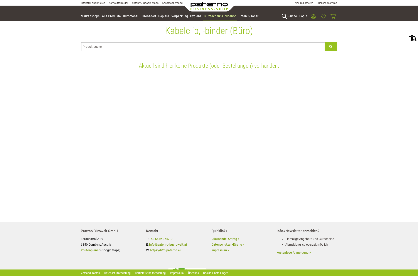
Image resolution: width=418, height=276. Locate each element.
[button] (413, 38)
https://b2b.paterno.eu (166, 250)
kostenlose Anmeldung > (294, 252)
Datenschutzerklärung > (227, 244)
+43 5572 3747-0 (160, 239)
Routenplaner (90, 250)
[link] (313, 16)
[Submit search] (331, 46)
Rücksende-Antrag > (225, 239)
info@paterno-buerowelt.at (168, 244)
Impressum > (220, 250)
